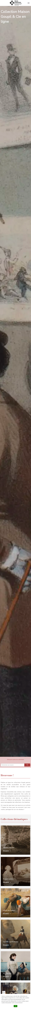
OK (16, 1006)
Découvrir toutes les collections (15, 759)
